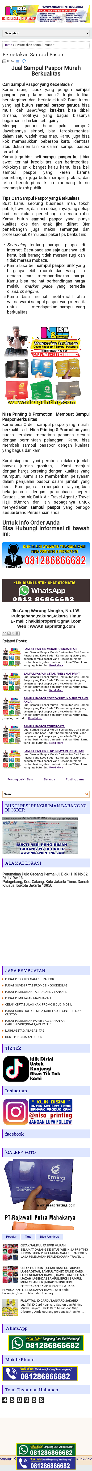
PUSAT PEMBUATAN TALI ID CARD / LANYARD (36, 992)
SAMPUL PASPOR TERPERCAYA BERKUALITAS (54, 751)
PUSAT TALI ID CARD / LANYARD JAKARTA (49, 1300)
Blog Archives (49, 1236)
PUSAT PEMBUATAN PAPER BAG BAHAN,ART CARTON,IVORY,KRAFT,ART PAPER (35, 1022)
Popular (11, 1236)
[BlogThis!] (9, 633)
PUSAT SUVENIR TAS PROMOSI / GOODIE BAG (36, 985)
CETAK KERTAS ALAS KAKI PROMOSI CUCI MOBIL (38, 1004)
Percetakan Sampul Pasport (34, 54)
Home (8, 45)
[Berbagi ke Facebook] (18, 633)
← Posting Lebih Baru (18, 779)
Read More (56, 665)
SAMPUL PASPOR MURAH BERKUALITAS (50, 649)
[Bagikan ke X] (13, 633)
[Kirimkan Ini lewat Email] (4, 633)
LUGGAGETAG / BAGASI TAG (25, 1030)
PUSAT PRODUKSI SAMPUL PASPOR (29, 979)
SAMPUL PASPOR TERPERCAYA (44, 726)
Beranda (49, 779)
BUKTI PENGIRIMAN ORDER (23, 1037)
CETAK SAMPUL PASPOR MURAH (43, 1245)
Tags (28, 1236)
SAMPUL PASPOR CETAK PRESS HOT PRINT (52, 673)
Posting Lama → (77, 779)
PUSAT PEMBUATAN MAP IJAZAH (28, 998)
